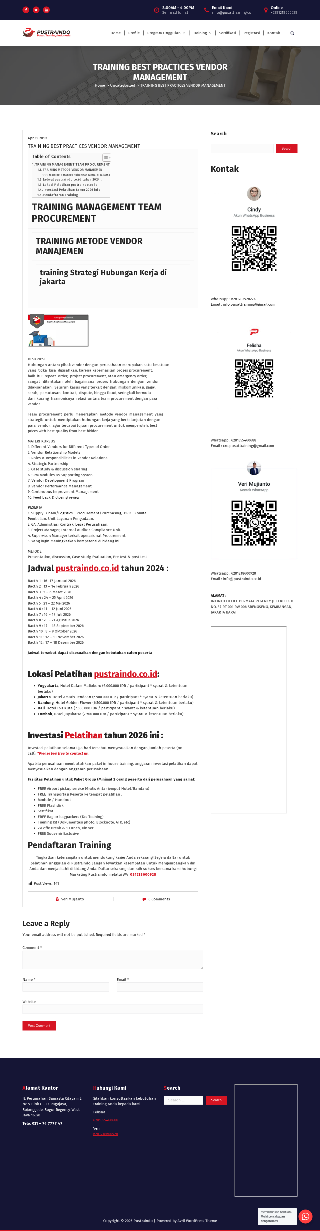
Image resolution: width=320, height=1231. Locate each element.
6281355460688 (105, 1120)
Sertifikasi (227, 33)
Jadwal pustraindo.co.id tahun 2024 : (72, 179)
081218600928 (143, 874)
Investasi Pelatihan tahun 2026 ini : (72, 190)
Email (123, 979)
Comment (32, 947)
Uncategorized (122, 85)
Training (200, 33)
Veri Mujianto (72, 899)
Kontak (273, 33)
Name (29, 979)
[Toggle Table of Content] (104, 157)
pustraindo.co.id (87, 568)
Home (115, 33)
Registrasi (252, 33)
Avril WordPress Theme (197, 1221)
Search (218, 134)
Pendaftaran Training (60, 195)
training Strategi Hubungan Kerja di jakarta (79, 175)
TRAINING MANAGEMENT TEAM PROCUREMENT (72, 164)
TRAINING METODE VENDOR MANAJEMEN (72, 170)
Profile (134, 33)
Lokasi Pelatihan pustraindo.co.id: (70, 185)
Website (29, 1002)
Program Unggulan (164, 33)
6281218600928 (105, 1134)
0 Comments (159, 899)
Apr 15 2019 (37, 138)
